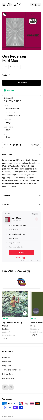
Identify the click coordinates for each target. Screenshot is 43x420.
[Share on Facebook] (10, 145)
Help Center (7, 365)
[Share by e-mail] (20, 145)
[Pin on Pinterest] (14, 145)
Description (7, 154)
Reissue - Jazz (14, 67)
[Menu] (4, 4)
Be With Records (13, 108)
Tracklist (6, 195)
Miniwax (10, 417)
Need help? (35, 145)
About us (6, 357)
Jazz (5, 67)
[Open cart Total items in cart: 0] (39, 4)
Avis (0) (5, 204)
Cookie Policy (8, 378)
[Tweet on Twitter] (17, 145)
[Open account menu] (35, 4)
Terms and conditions (11, 370)
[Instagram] (5, 387)
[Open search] (32, 4)
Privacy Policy (8, 374)
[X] (11, 387)
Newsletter (6, 361)
